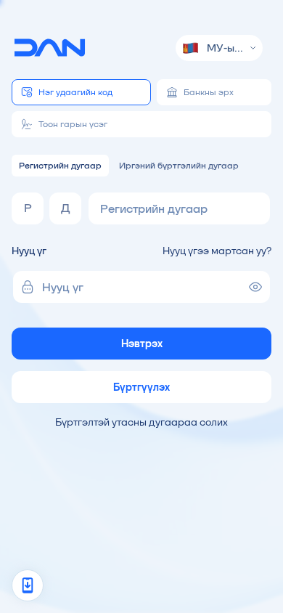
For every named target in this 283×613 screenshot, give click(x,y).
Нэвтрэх (142, 343)
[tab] (81, 92)
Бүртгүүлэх (141, 387)
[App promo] (28, 585)
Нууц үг (29, 250)
